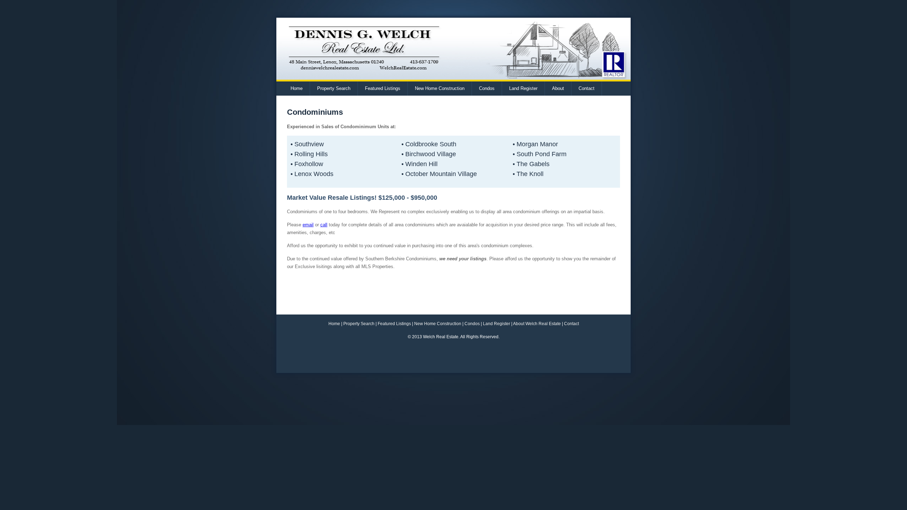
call (323, 224)
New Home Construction (439, 88)
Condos (487, 88)
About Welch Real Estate (537, 323)
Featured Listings (382, 88)
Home (297, 88)
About (558, 88)
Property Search (333, 88)
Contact (587, 88)
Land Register (523, 88)
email (308, 224)
